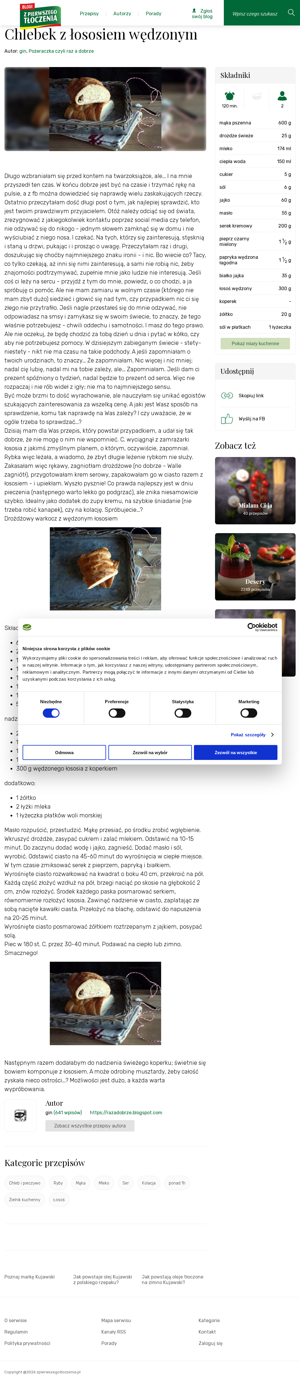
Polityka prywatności (27, 1343)
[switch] (117, 713)
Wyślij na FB (252, 419)
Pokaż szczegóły (248, 734)
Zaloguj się (211, 1343)
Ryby (58, 1183)
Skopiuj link (251, 395)
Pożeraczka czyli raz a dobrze (61, 51)
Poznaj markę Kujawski (29, 1277)
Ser (125, 1183)
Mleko (104, 1183)
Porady (109, 1343)
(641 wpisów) (68, 1112)
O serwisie (15, 1320)
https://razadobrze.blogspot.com (126, 1112)
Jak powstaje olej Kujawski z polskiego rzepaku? (102, 1279)
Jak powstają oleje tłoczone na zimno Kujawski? (172, 1279)
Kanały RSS (113, 1332)
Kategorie (209, 1320)
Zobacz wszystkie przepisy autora (90, 1126)
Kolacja (149, 1183)
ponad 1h (177, 1183)
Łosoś (59, 1199)
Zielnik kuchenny (24, 1199)
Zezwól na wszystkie (236, 752)
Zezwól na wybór (150, 752)
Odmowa (64, 752)
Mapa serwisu (116, 1320)
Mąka (81, 1183)
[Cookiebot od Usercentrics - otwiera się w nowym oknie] (251, 627)
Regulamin (16, 1332)
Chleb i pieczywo (24, 1183)
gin (22, 51)
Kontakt (207, 1332)
